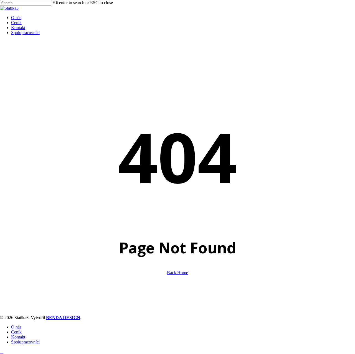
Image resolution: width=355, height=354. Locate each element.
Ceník (16, 332)
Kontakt (18, 337)
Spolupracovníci (25, 342)
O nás (16, 327)
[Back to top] (1, 351)
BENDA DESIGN (63, 317)
